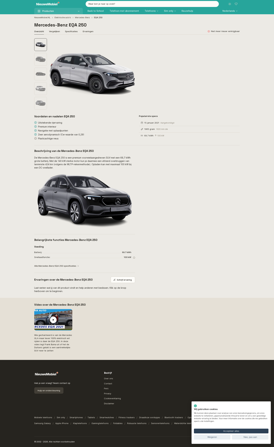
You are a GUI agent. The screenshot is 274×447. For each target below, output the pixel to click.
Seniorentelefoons (160, 423)
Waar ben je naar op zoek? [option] (101, 4)
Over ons (108, 378)
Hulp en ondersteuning (49, 390)
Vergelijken (54, 31)
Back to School (96, 11)
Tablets (91, 417)
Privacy (107, 393)
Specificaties (71, 31)
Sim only (61, 417)
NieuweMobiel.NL (42, 17)
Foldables (118, 423)
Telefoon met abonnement (124, 11)
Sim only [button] (168, 11)
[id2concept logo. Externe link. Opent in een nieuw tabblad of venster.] (195, 405)
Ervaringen (88, 31)
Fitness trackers (127, 417)
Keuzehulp (187, 11)
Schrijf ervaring (124, 280)
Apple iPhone (61, 423)
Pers (106, 388)
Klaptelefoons (80, 423)
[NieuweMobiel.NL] (47, 4)
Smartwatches (107, 417)
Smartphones (76, 417)
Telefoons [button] (150, 11)
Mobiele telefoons (43, 417)
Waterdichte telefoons (185, 423)
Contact (108, 383)
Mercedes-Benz (82, 17)
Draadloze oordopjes (149, 417)
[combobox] (152, 4)
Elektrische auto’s (63, 17)
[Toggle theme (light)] (229, 4)
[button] (230, 11)
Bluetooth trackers (174, 417)
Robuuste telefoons (137, 423)
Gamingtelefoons (100, 423)
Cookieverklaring (112, 398)
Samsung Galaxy (42, 423)
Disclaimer (109, 403)
